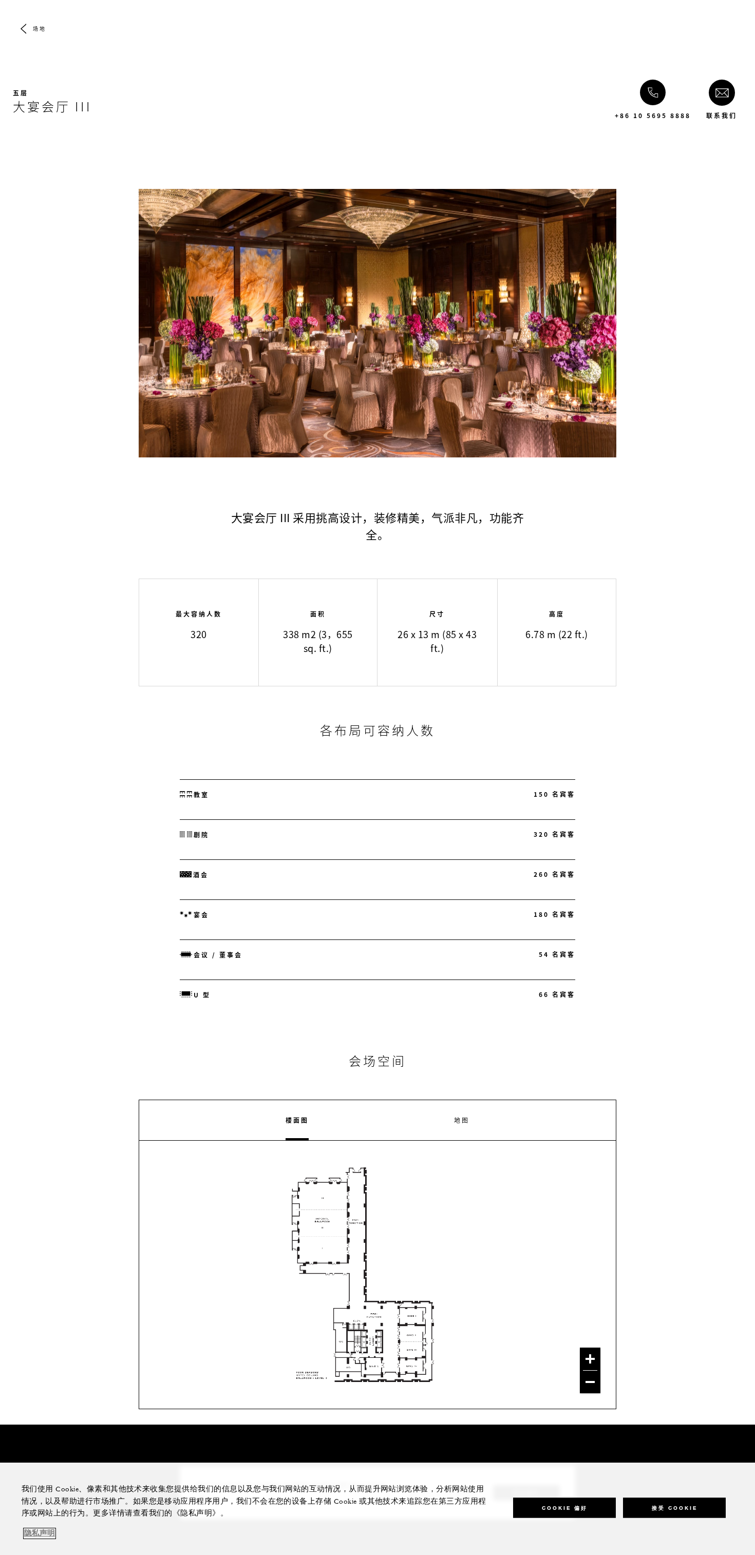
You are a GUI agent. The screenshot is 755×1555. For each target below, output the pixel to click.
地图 (461, 1120)
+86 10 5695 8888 (653, 115)
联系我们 (721, 115)
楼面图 (297, 1120)
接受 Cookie (674, 1507)
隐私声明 (39, 1533)
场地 (39, 28)
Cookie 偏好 (565, 1507)
